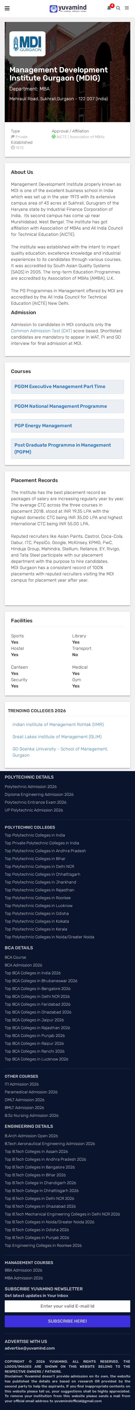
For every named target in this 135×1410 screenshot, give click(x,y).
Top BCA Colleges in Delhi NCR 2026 (37, 996)
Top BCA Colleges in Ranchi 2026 (35, 1051)
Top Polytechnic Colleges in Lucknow (39, 905)
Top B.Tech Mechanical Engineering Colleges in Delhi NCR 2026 (62, 1214)
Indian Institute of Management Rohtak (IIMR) (58, 724)
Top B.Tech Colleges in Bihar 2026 (35, 1175)
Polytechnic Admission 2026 (31, 786)
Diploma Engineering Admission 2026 (39, 794)
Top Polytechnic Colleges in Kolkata (37, 921)
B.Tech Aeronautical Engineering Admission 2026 (50, 1143)
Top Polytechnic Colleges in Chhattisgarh (42, 874)
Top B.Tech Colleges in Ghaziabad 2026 (40, 1206)
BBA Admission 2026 (23, 1270)
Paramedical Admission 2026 (31, 1092)
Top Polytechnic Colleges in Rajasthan (39, 890)
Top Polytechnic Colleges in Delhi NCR (39, 866)
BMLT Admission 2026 (24, 1107)
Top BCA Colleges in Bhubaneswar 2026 (41, 980)
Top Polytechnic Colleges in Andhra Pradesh (45, 850)
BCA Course (15, 957)
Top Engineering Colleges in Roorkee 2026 (43, 1245)
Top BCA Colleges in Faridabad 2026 (38, 1004)
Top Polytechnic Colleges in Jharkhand (40, 882)
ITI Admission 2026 (22, 1084)
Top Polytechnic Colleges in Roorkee (38, 897)
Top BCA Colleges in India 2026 (33, 973)
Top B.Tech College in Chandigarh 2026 (40, 1182)
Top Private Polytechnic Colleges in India (42, 843)
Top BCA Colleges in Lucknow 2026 (36, 1059)
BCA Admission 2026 (23, 965)
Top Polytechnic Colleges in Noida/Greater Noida (49, 937)
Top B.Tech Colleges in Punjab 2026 (37, 1237)
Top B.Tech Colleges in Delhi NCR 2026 (39, 1198)
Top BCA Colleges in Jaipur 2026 (34, 1020)
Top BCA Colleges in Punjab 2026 (35, 1035)
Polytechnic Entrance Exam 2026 (36, 802)
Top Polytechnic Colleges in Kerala (36, 929)
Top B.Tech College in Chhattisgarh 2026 (42, 1190)
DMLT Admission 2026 (25, 1099)
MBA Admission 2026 (24, 1278)
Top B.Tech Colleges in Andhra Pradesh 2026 (45, 1159)
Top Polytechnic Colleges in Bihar (35, 858)
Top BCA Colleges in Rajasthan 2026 (37, 1027)
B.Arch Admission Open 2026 (31, 1135)
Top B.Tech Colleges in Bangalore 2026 (40, 1167)
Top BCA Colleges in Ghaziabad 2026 (38, 1012)
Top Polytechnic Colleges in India (35, 835)
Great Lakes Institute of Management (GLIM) (57, 736)
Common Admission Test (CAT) (41, 331)
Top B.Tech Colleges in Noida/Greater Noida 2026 (49, 1222)
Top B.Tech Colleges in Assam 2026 (36, 1151)
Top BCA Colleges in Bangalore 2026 (38, 988)
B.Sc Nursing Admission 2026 (32, 1115)
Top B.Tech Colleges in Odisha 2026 (37, 1229)
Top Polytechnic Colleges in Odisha (37, 913)
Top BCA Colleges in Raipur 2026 (34, 1043)
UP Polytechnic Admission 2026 (34, 810)
